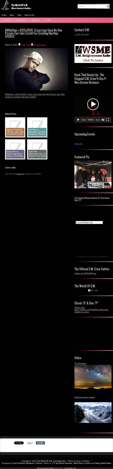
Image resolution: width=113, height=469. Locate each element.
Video (19, 15)
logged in (20, 174)
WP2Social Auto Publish (45, 468)
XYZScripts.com (70, 468)
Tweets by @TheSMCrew (85, 273)
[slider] (90, 120)
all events (78, 144)
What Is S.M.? (30, 15)
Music (12, 15)
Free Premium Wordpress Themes (27, 463)
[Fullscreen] (107, 119)
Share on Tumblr (40, 442)
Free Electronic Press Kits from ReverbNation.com (93, 256)
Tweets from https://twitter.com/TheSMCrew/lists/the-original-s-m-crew (91, 309)
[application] (93, 104)
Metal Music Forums (82, 463)
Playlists (35, 20)
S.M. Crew (26, 45)
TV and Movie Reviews (62, 463)
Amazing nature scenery (84, 397)
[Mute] (103, 119)
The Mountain (80, 363)
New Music (21, 20)
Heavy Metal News (103, 463)
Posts (47, 20)
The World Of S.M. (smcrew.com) (51, 461)
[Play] (78, 119)
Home (7, 20)
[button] (93, 104)
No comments (39, 45)
